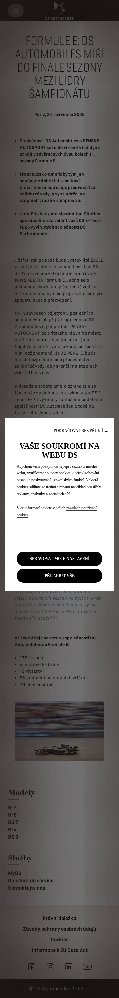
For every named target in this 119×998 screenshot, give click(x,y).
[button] (81, 430)
